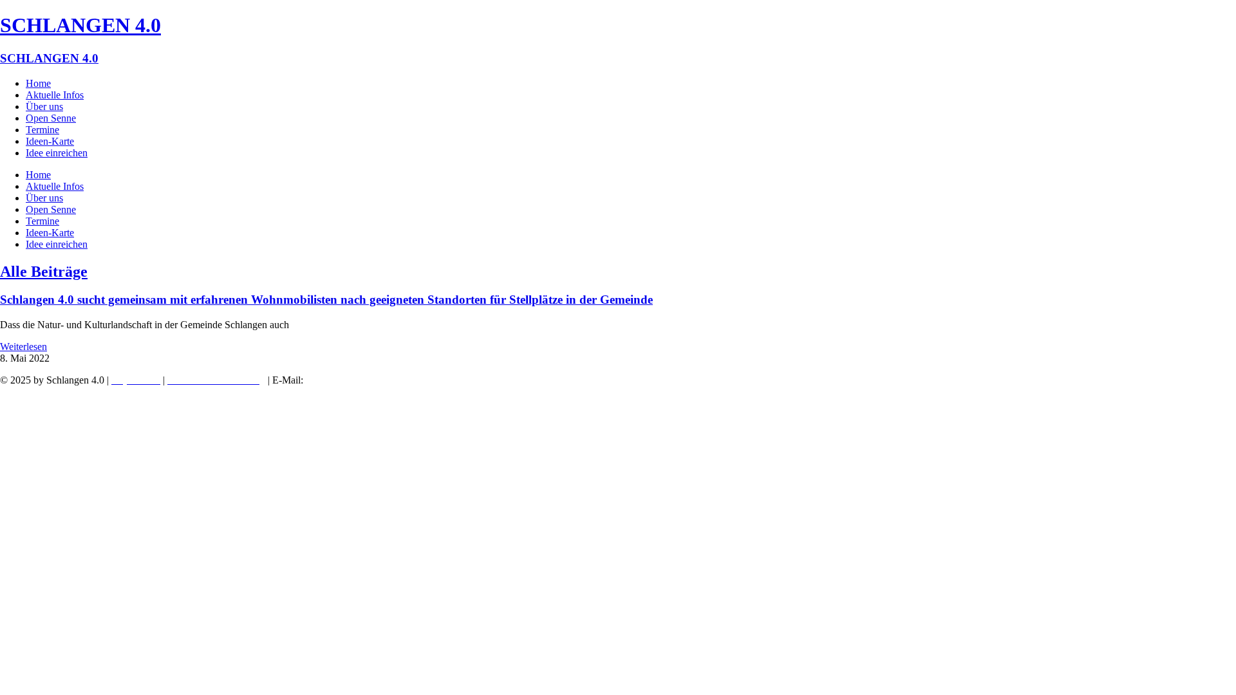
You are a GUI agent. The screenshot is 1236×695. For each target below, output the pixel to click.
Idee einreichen (57, 152)
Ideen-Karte (50, 141)
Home (38, 83)
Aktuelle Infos (55, 94)
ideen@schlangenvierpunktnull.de (380, 380)
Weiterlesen (23, 346)
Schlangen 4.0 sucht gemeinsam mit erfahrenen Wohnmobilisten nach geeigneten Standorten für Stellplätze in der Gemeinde (326, 299)
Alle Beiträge (44, 271)
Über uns (44, 106)
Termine (42, 129)
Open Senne (51, 118)
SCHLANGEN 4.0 (80, 25)
